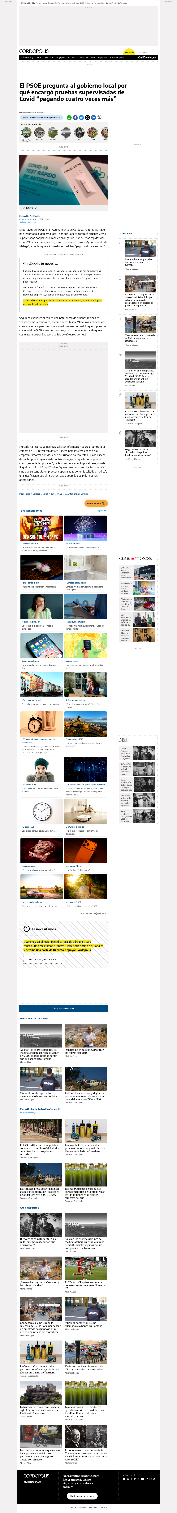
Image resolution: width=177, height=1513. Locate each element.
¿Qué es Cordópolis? (78, 1507)
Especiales (103, 57)
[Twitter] (87, 117)
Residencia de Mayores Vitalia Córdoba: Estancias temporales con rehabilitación (126, 588)
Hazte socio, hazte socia (42, 959)
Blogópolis (60, 57)
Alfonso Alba (25, 1062)
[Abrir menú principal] (156, 51)
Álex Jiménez (70, 1292)
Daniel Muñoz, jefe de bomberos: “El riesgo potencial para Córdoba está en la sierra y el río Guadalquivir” (126, 785)
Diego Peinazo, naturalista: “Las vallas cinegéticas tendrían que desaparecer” (38, 1242)
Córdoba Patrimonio (120, 3)
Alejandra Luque (27, 1099)
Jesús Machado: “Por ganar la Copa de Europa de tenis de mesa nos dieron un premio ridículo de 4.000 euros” (126, 816)
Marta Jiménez (71, 1056)
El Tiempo (72, 57)
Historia (44, 3)
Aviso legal (93, 1507)
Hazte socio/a (129, 52)
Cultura (39, 57)
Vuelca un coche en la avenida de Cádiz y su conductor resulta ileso (84, 1368)
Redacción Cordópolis (29, 216)
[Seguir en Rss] (154, 1479)
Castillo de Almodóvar (86, 3)
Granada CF (109, 3)
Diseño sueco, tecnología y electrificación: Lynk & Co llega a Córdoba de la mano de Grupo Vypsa (127, 604)
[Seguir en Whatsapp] (150, 1479)
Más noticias (24, 494)
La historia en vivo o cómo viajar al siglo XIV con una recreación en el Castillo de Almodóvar (39, 1410)
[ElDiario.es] (147, 57)
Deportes (49, 57)
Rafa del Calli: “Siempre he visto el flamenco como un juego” (126, 769)
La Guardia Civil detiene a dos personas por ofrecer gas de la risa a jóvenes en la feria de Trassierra (85, 1148)
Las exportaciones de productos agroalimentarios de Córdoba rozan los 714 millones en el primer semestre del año (85, 1193)
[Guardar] (99, 117)
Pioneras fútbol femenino (56, 3)
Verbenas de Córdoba (72, 3)
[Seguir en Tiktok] (147, 1479)
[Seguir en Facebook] (131, 1479)
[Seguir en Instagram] (138, 1479)
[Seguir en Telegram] (134, 1479)
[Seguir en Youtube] (142, 1479)
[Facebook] (75, 117)
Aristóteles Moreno (28, 1248)
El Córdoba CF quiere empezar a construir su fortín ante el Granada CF (85, 1285)
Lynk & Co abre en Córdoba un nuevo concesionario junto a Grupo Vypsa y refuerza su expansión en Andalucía (126, 573)
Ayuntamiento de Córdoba (76, 494)
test (52, 494)
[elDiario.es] (39, 1482)
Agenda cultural (99, 3)
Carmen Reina (26, 1416)
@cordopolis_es (28, 222)
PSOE (59, 494)
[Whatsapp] (69, 117)
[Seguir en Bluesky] (124, 1479)
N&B (93, 57)
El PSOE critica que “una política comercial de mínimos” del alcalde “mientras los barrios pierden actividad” (40, 1149)
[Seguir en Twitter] (128, 1479)
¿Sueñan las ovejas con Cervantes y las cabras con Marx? (84, 1051)
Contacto (103, 1507)
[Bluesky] (81, 117)
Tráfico (39, 3)
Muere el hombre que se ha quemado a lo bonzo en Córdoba (38, 1094)
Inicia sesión (142, 52)
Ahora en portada (29, 1207)
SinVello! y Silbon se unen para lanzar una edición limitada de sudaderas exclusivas (125, 635)
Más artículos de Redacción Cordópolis (40, 1109)
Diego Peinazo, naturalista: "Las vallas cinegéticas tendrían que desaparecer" (138, 452)
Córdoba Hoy (27, 57)
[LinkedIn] (93, 117)
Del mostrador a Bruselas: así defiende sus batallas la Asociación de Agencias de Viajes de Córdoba (126, 620)
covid (45, 494)
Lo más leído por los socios (34, 1018)
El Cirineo (84, 57)
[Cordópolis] (39, 1476)
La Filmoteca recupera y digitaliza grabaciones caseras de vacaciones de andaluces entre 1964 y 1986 (84, 1096)
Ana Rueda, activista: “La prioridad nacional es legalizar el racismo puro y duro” (126, 800)
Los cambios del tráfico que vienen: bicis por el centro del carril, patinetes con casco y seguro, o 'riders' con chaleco (40, 1455)
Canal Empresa (117, 57)
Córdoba (36, 494)
